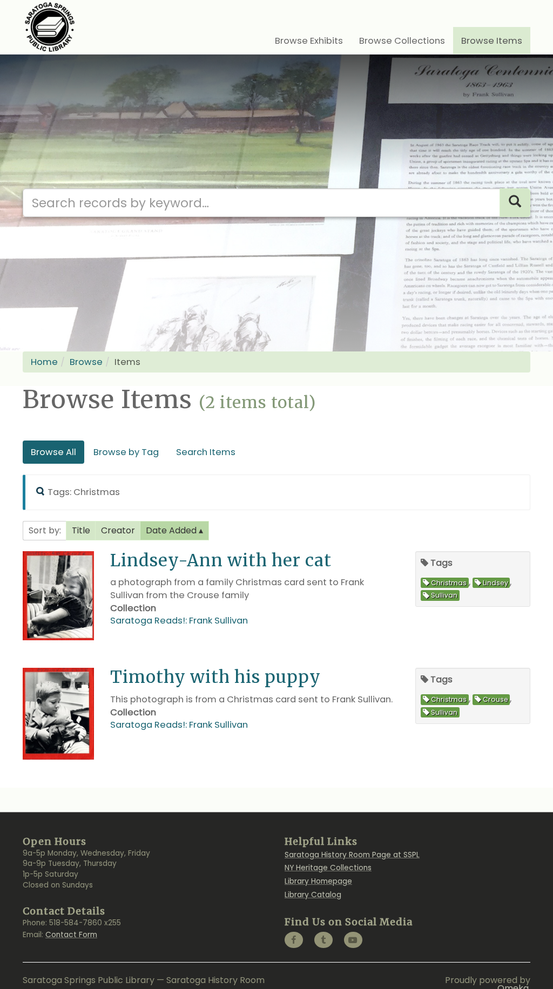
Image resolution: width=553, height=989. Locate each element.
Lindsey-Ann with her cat (221, 560)
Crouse (495, 699)
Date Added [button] (172, 530)
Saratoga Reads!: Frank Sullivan (179, 620)
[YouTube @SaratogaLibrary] (353, 940)
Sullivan (444, 595)
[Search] (515, 202)
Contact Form (71, 935)
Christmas (449, 582)
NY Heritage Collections (328, 868)
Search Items (205, 452)
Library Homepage (318, 881)
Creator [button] (118, 530)
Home (44, 362)
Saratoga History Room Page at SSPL (352, 855)
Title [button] (81, 530)
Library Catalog (313, 895)
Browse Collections (402, 41)
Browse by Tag (126, 452)
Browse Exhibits (309, 41)
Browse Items (491, 41)
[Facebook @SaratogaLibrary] (294, 940)
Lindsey (495, 582)
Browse (86, 362)
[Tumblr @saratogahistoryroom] (323, 940)
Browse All (53, 452)
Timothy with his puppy (215, 676)
